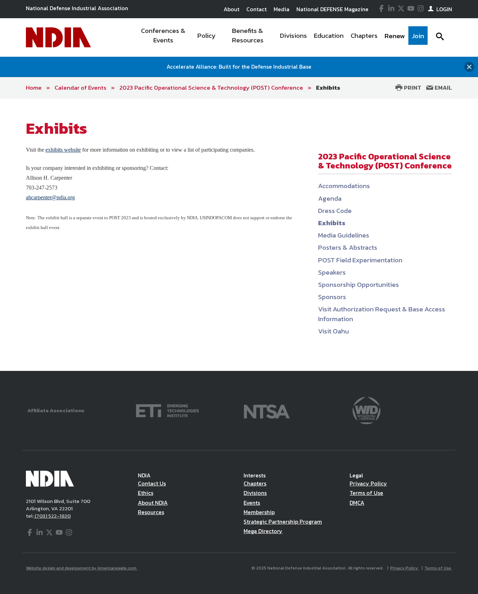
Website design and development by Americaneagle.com (82, 568)
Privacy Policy (368, 483)
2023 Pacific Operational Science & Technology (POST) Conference (211, 87)
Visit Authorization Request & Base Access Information (381, 314)
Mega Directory (263, 531)
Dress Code (335, 211)
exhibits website (63, 150)
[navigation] (280, 37)
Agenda (330, 198)
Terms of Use (366, 493)
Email (442, 87)
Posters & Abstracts (347, 247)
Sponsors (332, 297)
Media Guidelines (343, 235)
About (231, 9)
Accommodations (344, 186)
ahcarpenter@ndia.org (50, 197)
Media (281, 9)
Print (411, 87)
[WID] (366, 410)
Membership (259, 512)
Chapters (255, 483)
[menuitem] (163, 37)
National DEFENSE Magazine (332, 9)
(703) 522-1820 (52, 516)
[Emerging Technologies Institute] (167, 410)
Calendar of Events (80, 87)
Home (34, 87)
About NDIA (153, 502)
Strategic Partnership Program (283, 521)
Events (252, 502)
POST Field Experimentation (360, 260)
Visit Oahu (333, 331)
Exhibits (328, 87)
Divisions (255, 493)
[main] (239, 235)
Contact (256, 9)
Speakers (332, 272)
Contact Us (152, 483)
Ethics (145, 493)
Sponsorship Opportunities (358, 284)
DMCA (357, 502)
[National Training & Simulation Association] (267, 410)
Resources (151, 512)
